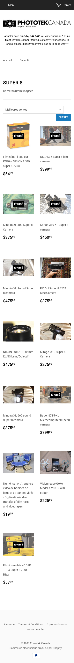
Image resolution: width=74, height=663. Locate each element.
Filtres (63, 117)
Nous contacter (35, 629)
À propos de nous (57, 624)
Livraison (9, 624)
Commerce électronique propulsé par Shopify (35, 648)
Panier (66, 5)
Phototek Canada (40, 643)
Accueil (7, 60)
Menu (11, 5)
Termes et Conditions (30, 624)
